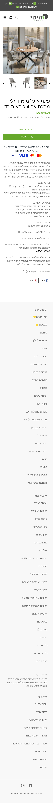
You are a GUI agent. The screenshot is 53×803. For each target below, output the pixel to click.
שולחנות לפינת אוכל (37, 482)
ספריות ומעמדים (39, 364)
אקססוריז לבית (39, 613)
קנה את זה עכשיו (26, 137)
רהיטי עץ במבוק (39, 427)
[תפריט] (5, 17)
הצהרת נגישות (40, 759)
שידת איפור (41, 403)
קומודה (43, 388)
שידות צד (42, 348)
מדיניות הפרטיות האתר (35, 728)
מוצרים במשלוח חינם (36, 411)
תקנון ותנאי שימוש (38, 720)
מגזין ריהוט (41, 661)
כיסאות (43, 467)
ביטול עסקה (41, 751)
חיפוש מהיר (41, 712)
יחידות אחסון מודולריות (35, 419)
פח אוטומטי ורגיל (38, 574)
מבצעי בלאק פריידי (37, 475)
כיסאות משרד (40, 527)
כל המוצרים (41, 645)
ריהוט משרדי (40, 590)
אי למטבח (42, 550)
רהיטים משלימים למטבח (34, 606)
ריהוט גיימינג (41, 443)
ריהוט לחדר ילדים (38, 451)
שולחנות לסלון (40, 340)
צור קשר (43, 767)
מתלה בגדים (40, 542)
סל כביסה (42, 566)
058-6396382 (43, 251)
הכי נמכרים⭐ (40, 317)
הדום (44, 459)
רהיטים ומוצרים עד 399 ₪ (34, 558)
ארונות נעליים (40, 503)
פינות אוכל (42, 435)
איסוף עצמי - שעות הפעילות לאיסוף (29, 743)
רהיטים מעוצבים (39, 511)
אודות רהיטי (41, 704)
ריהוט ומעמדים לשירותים (34, 582)
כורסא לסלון (41, 519)
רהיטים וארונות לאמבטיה (34, 598)
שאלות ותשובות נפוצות (36, 735)
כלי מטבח (42, 621)
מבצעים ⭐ (41, 324)
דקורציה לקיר (40, 356)
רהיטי (32, 793)
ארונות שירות (40, 396)
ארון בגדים (41, 534)
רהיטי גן (43, 637)
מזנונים (43, 332)
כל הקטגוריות (40, 653)
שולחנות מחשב (39, 380)
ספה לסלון (42, 629)
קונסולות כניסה (40, 372)
